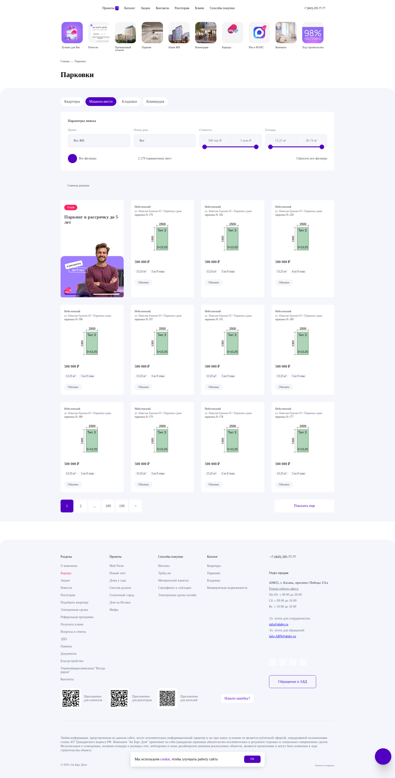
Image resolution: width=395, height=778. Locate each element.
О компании (69, 566)
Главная (64, 61)
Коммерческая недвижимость (227, 588)
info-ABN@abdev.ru (282, 636)
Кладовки (129, 101)
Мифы (113, 609)
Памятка (66, 646)
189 (108, 506)
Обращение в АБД (292, 682)
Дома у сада (117, 580)
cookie (165, 759)
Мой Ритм (116, 566)
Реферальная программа (77, 617)
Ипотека (164, 566)
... (94, 506)
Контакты (162, 8)
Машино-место (101, 101)
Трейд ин (164, 573)
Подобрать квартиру (74, 602)
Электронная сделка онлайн (177, 595)
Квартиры (72, 101)
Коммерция (155, 101)
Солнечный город (121, 595)
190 (122, 506)
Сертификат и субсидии (174, 588)
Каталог (129, 8)
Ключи (199, 8)
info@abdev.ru (278, 624)
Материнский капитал (173, 580)
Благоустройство (72, 661)
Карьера (66, 573)
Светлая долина (120, 588)
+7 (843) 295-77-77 (283, 557)
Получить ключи (72, 624)
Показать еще (304, 506)
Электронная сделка (74, 609)
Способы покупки (222, 8)
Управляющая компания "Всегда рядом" (83, 670)
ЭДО (64, 639)
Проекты (110, 8)
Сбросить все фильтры (311, 158)
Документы (68, 653)
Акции (145, 8)
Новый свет (117, 573)
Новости (66, 588)
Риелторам (182, 8)
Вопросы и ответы (73, 631)
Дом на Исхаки (120, 602)
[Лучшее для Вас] (72, 32)
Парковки (213, 573)
